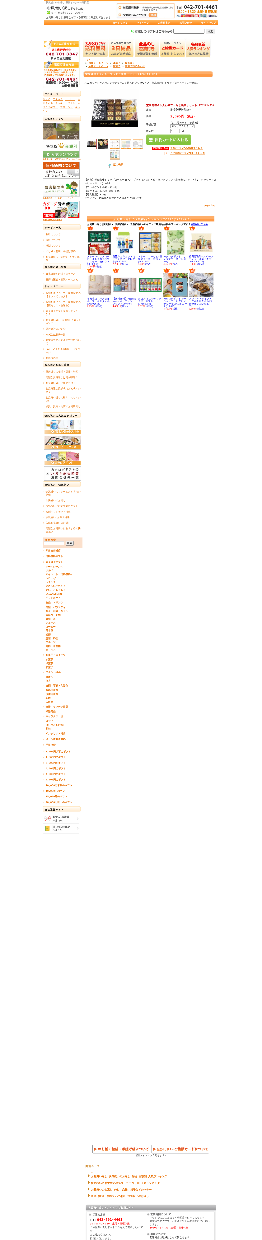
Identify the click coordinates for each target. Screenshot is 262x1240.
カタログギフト (54, 562)
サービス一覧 (53, 227)
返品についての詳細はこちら (186, 148)
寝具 (48, 680)
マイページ (143, 22)
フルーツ (51, 642)
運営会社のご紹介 (56, 328)
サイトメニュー (54, 286)
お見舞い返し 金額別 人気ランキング (63, 322)
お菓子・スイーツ (56, 654)
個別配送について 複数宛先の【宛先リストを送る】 (63, 304)
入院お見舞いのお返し (58, 522)
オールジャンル (54, 566)
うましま (51, 582)
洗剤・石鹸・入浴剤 (57, 685)
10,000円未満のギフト (59, 785)
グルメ (49, 570)
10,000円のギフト (56, 790)
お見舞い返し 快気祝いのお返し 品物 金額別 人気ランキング (129, 1176)
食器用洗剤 (52, 690)
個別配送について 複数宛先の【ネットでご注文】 (63, 295)
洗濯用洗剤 (52, 694)
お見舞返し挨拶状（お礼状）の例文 (63, 390)
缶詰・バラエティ (56, 607)
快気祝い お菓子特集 (58, 517)
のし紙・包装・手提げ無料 (61, 251)
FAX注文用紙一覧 (55, 334)
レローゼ (51, 578)
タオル (71, 103)
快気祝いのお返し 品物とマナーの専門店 (67, 2)
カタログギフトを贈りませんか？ (62, 313)
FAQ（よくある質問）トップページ (63, 351)
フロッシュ (66, 107)
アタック (58, 99)
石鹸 (48, 698)
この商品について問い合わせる (187, 153)
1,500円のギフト (56, 757)
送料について (53, 240)
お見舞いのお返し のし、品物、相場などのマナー (121, 1189)
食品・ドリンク (54, 602)
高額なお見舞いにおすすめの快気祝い (63, 530)
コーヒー (70, 99)
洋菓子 (49, 663)
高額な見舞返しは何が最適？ (62, 377)
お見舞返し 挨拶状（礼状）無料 (63, 258)
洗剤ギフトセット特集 (58, 511)
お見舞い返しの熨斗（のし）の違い (63, 399)
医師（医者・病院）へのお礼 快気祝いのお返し (120, 1196)
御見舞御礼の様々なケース (61, 273)
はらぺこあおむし (56, 724)
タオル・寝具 (53, 672)
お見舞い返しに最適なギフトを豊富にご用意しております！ (79, 17)
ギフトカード (53, 597)
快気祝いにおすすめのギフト (62, 505)
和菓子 (49, 667)
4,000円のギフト (56, 774)
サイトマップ (208, 22)
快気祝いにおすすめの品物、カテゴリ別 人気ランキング (125, 1183)
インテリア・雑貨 (56, 733)
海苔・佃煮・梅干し (57, 611)
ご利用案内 (164, 22)
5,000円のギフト (56, 779)
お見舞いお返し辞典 (57, 364)
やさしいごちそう (56, 586)
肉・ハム (51, 650)
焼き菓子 (130, 63)
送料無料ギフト (54, 556)
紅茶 (48, 634)
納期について (53, 245)
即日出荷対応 (53, 550)
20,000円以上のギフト (59, 802)
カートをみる (120, 22)
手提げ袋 (51, 744)
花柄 (48, 728)
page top (209, 205)
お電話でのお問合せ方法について (63, 342)
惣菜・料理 (52, 638)
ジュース (51, 622)
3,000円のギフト (56, 768)
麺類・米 (51, 619)
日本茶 (49, 630)
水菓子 (49, 659)
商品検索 (50, 539)
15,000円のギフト (56, 796)
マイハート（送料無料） (59, 574)
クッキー (60, 103)
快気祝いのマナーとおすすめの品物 (63, 493)
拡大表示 (118, 164)
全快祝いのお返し (56, 500)
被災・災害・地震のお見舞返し (63, 406)
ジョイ (46, 99)
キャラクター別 (54, 716)
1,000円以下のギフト (58, 751)
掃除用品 (51, 711)
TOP (87, 59)
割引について (53, 234)
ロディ (49, 720)
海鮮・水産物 (53, 646)
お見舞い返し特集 (56, 267)
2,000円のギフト (56, 762)
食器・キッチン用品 (57, 706)
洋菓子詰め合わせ (135, 66)
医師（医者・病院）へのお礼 (62, 279)
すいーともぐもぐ (56, 590)
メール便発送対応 (56, 739)
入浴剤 (49, 701)
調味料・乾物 (53, 614)
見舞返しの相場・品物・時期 (62, 371)
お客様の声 (52, 358)
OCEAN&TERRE (54, 593)
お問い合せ (186, 22)
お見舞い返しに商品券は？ (61, 382)
